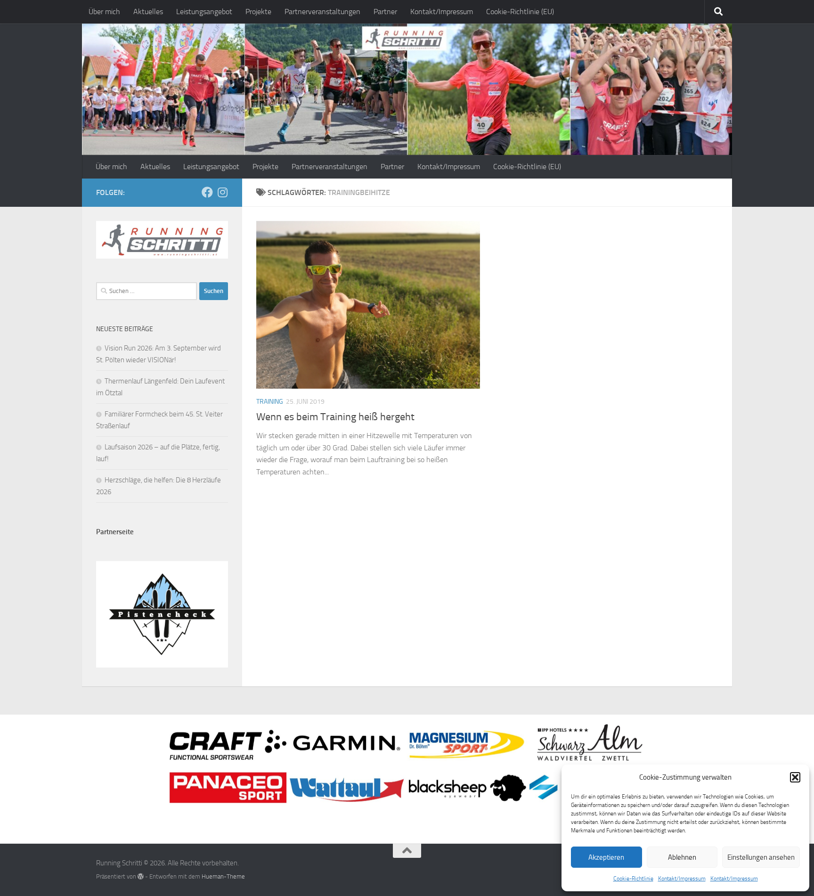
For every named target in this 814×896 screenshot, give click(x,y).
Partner (385, 11)
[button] (795, 777)
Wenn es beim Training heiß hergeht (335, 417)
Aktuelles (148, 11)
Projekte (258, 11)
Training (269, 402)
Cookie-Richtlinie (633, 878)
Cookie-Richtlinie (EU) (520, 11)
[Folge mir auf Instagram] (222, 192)
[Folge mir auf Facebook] (207, 192)
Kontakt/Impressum (682, 878)
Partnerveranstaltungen (322, 11)
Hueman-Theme (223, 876)
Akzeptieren (606, 857)
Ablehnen (682, 857)
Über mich (104, 11)
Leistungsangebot (204, 11)
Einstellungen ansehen (761, 857)
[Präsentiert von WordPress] (141, 876)
